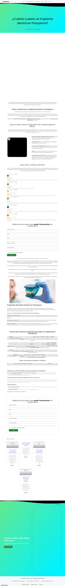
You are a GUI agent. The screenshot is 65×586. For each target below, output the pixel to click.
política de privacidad (19, 252)
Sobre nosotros (37, 1)
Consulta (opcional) (10, 247)
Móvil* (8, 238)
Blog (42, 1)
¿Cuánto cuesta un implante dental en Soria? (39, 451)
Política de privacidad (25, 584)
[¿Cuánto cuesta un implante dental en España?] (12, 445)
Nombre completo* (10, 229)
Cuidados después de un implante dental (26, 444)
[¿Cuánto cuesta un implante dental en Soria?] (39, 445)
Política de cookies (34, 584)
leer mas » (12, 465)
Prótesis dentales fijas (30, 1)
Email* (8, 233)
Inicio (24, 1)
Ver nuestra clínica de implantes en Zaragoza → (16, 391)
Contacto (45, 1)
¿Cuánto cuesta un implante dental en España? (12, 451)
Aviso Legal (41, 584)
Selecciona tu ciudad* (13, 418)
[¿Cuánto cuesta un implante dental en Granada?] (26, 472)
